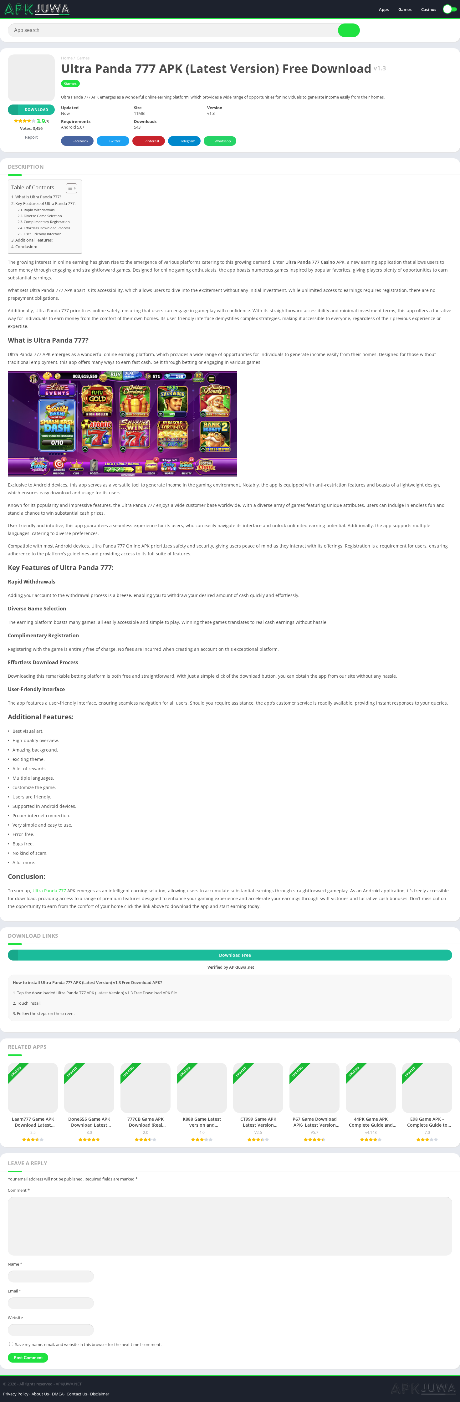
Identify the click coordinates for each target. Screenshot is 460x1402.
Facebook (80, 141)
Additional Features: (34, 240)
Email (14, 1291)
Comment (19, 1190)
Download (36, 109)
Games (404, 9)
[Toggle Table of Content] (68, 188)
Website (15, 1317)
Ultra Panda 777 (49, 891)
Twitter (114, 141)
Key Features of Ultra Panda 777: (45, 203)
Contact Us (77, 1394)
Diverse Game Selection (43, 215)
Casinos (428, 9)
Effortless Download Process (47, 228)
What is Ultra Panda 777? (38, 197)
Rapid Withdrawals (39, 209)
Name (15, 1264)
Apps (384, 9)
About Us (40, 1394)
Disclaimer (99, 1394)
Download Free (235, 955)
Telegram (187, 141)
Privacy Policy (15, 1394)
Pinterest (152, 141)
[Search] (349, 30)
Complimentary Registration (47, 221)
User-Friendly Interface (42, 234)
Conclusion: (26, 246)
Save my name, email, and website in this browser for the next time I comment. (88, 1344)
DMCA (58, 1394)
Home (67, 58)
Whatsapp (223, 141)
